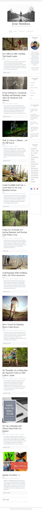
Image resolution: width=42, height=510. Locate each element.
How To (21, 238)
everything (34, 148)
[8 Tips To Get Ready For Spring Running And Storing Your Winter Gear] (15, 226)
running (33, 166)
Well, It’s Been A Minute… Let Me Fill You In (15, 141)
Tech (25, 330)
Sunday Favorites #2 (11, 475)
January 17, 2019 (6, 447)
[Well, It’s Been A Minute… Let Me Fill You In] (15, 136)
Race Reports (22, 193)
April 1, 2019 (5, 251)
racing (33, 159)
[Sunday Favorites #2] (15, 471)
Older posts (5, 499)
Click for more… (35, 70)
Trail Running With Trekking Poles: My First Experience (14, 274)
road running (34, 164)
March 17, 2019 (6, 291)
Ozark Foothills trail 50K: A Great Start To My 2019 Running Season (13, 187)
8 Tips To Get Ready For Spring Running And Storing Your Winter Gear (14, 232)
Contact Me (29, 31)
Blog (15, 31)
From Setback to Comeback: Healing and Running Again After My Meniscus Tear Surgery (14, 96)
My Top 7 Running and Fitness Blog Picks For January (12, 428)
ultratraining (34, 177)
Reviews (21, 278)
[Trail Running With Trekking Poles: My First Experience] (15, 269)
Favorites (11, 434)
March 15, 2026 (6, 72)
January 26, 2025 (6, 160)
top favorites (34, 170)
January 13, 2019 (6, 492)
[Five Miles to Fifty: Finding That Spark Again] (15, 50)
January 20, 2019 (6, 393)
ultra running (34, 175)
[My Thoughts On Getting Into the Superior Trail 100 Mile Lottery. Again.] (15, 366)
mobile (33, 155)
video (32, 179)
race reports (34, 157)
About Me (22, 31)
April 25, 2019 (6, 206)
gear (37, 150)
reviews (33, 161)
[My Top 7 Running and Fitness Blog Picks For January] (15, 422)
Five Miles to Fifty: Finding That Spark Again (13, 54)
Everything (5, 59)
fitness (33, 150)
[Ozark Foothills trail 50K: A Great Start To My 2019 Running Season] (15, 181)
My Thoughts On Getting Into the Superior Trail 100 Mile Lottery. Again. (15, 373)
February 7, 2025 (6, 116)
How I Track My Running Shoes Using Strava (13, 325)
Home (10, 31)
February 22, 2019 (7, 343)
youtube (33, 181)
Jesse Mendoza (21, 23)
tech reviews (34, 168)
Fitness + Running (13, 59)
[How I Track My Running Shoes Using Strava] (15, 320)
